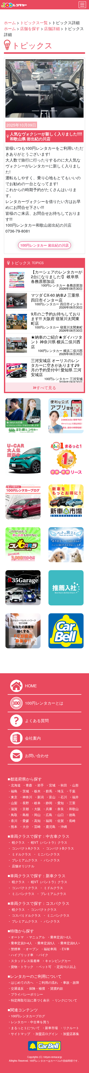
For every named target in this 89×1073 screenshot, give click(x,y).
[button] (11, 88)
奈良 (60, 808)
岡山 (37, 814)
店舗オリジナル (22, 866)
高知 (37, 820)
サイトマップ (20, 1033)
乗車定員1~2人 (60, 937)
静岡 (49, 802)
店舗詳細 (52, 28)
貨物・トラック (22, 966)
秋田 (64, 785)
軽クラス (18, 842)
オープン (32, 948)
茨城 (25, 791)
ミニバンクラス (48, 854)
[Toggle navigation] (82, 4)
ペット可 (45, 966)
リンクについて (66, 1000)
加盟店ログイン (46, 1033)
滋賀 (14, 808)
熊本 (14, 826)
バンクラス (51, 860)
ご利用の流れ (48, 982)
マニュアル (37, 937)
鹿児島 (50, 826)
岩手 (40, 785)
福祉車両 (50, 948)
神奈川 (27, 797)
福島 (14, 791)
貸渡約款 (56, 988)
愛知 (60, 802)
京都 (25, 808)
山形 (75, 785)
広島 (49, 814)
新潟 (40, 797)
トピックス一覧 (34, 22)
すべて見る (46, 387)
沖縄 (64, 826)
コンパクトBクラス (59, 848)
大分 (25, 826)
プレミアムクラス (24, 860)
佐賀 (60, 820)
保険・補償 (37, 988)
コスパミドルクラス (26, 915)
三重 (72, 802)
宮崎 (37, 826)
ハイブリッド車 (22, 954)
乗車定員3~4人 (21, 943)
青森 (29, 785)
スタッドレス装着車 (25, 960)
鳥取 (14, 814)
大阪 (37, 808)
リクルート (71, 1027)
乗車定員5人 (46, 943)
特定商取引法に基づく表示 (30, 1000)
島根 (25, 814)
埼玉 (60, 791)
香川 (14, 820)
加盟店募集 (71, 1033)
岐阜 (37, 802)
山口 (60, 814)
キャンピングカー (58, 960)
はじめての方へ (22, 982)
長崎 (72, 820)
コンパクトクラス (24, 887)
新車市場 (51, 1027)
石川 (64, 797)
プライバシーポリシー (27, 994)
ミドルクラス (21, 854)
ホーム (10, 22)
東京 (14, 797)
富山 (52, 797)
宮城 (52, 785)
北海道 (16, 785)
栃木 (37, 791)
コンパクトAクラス (25, 848)
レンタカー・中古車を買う (30, 1021)
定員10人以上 (66, 966)
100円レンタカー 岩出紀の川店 (44, 245)
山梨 (14, 802)
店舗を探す (30, 28)
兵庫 (49, 808)
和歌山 (74, 808)
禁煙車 (16, 948)
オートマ (17, 937)
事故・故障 (71, 982)
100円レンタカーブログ (28, 1016)
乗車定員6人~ (70, 943)
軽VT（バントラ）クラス (48, 842)
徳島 (72, 814)
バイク (43, 954)
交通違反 (17, 988)
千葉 (72, 791)
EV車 (65, 948)
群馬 (49, 791)
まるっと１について (25, 1027)
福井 (75, 797)
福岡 (49, 820)
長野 (25, 802)
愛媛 (25, 820)
